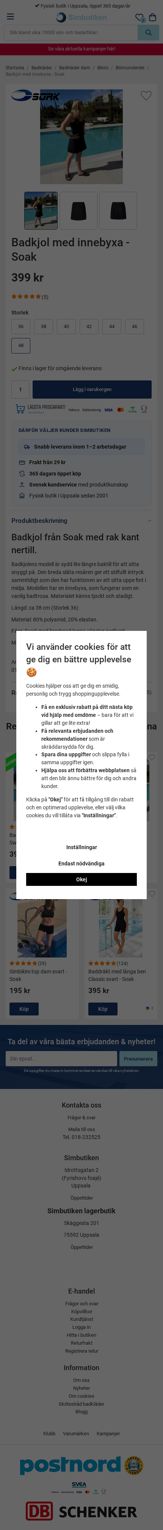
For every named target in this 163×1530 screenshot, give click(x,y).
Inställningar (81, 847)
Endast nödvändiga (81, 863)
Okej (81, 879)
